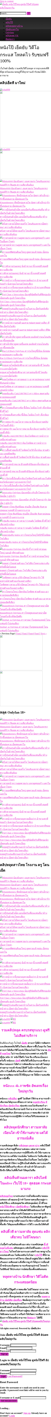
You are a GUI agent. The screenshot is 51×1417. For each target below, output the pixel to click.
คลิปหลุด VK (12, 35)
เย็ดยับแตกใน (12, 29)
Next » (44, 633)
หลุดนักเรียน (39, 1102)
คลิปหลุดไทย (6, 1196)
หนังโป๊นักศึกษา (8, 1206)
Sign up (4, 1354)
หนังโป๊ (38, 1255)
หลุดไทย (6, 1053)
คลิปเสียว (12, 1098)
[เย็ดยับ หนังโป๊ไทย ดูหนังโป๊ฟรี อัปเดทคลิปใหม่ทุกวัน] (21, 8)
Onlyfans (10, 32)
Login (3, 1376)
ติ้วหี (46, 1244)
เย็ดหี (17, 1060)
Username (5, 1345)
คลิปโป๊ (9, 22)
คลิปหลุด (23, 1145)
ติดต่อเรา (10, 39)
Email (3, 1348)
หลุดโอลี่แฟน (6, 1248)
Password (4, 1351)
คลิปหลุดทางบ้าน (14, 26)
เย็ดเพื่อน (17, 1300)
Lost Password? (15, 1376)
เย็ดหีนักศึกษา (23, 1206)
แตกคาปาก (34, 1145)
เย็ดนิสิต (9, 1300)
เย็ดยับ (9, 19)
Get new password (8, 1401)
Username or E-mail (9, 1397)
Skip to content (6, 1)
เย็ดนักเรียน (14, 1105)
